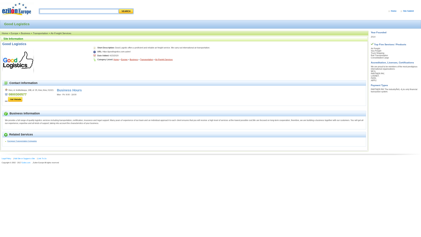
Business (25, 33)
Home (393, 11)
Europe (14, 33)
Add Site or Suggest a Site (24, 158)
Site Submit (408, 11)
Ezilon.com (26, 163)
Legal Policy (6, 158)
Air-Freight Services (61, 33)
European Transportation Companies (22, 141)
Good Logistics (14, 44)
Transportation (40, 33)
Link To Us (42, 158)
